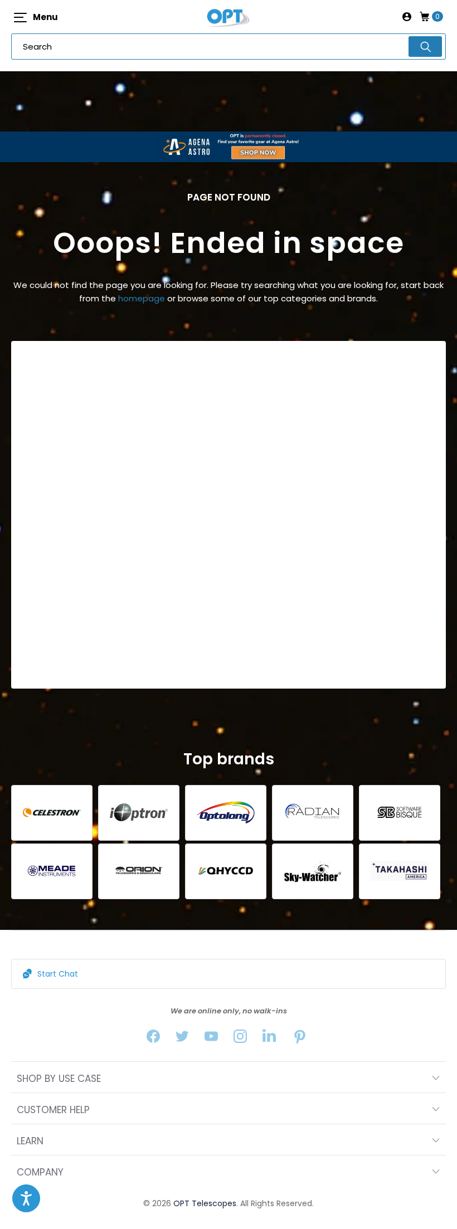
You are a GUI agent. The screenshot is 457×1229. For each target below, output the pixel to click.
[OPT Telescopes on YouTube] (211, 1038)
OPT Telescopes (204, 1203)
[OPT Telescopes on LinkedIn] (269, 1038)
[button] (26, 1198)
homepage (141, 298)
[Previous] (22, 515)
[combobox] (228, 46)
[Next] (435, 515)
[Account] (406, 17)
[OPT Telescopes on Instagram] (240, 1038)
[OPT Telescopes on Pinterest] (300, 1038)
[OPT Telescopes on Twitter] (182, 1038)
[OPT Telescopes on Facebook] (153, 1038)
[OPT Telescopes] (228, 17)
